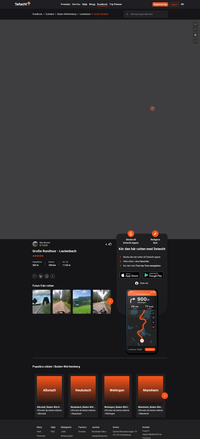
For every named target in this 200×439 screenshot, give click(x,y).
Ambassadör (67, 436)
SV (182, 4)
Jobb (63, 431)
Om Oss (76, 4)
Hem (39, 431)
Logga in (174, 4)
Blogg (92, 4)
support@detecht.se (152, 434)
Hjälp (84, 4)
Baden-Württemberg (66, 14)
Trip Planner (115, 4)
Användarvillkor (99, 431)
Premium (65, 4)
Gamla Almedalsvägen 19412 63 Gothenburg (125, 433)
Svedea (82, 431)
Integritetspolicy (99, 436)
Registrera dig (160, 4)
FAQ (53, 431)
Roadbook (102, 4)
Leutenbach (85, 14)
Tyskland (49, 14)
